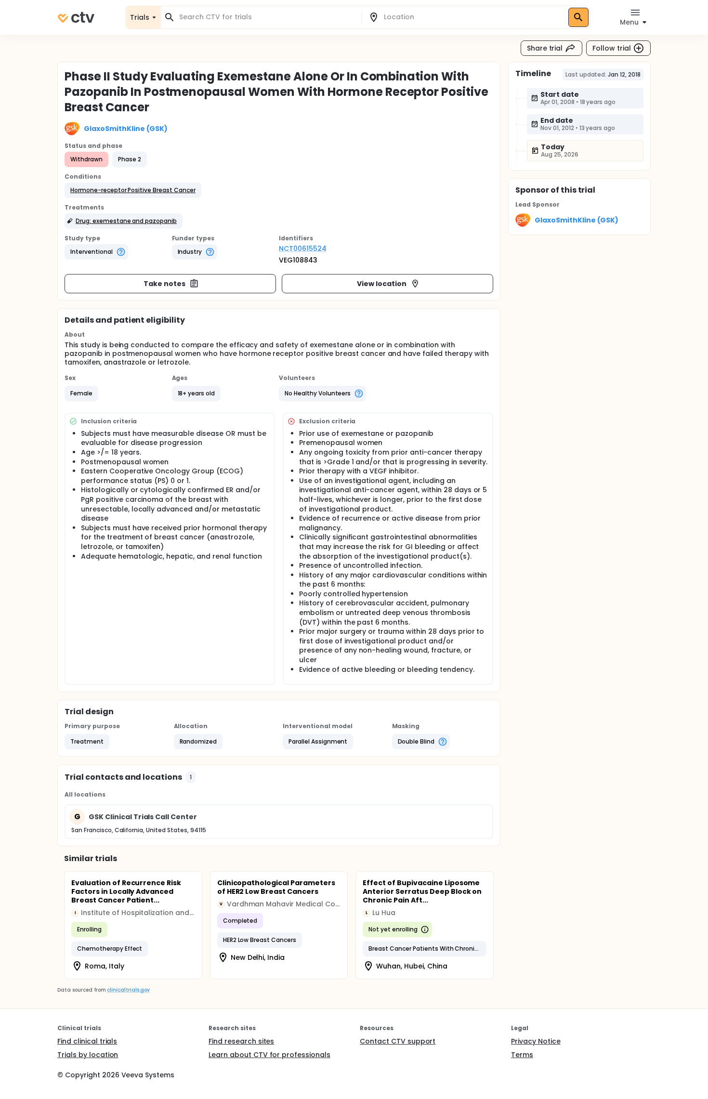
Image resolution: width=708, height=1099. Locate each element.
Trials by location (87, 1054)
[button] (133, 190)
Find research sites (241, 1041)
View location (381, 283)
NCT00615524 (303, 248)
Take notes (164, 283)
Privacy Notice (536, 1041)
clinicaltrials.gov (128, 990)
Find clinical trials (87, 1041)
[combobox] (266, 17)
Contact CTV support (397, 1041)
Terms (522, 1054)
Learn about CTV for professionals (269, 1054)
